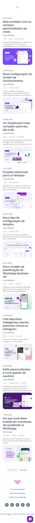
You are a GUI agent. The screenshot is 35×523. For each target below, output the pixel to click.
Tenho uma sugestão (17, 497)
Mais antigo (23, 470)
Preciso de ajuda (17, 489)
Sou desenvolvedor (17, 493)
